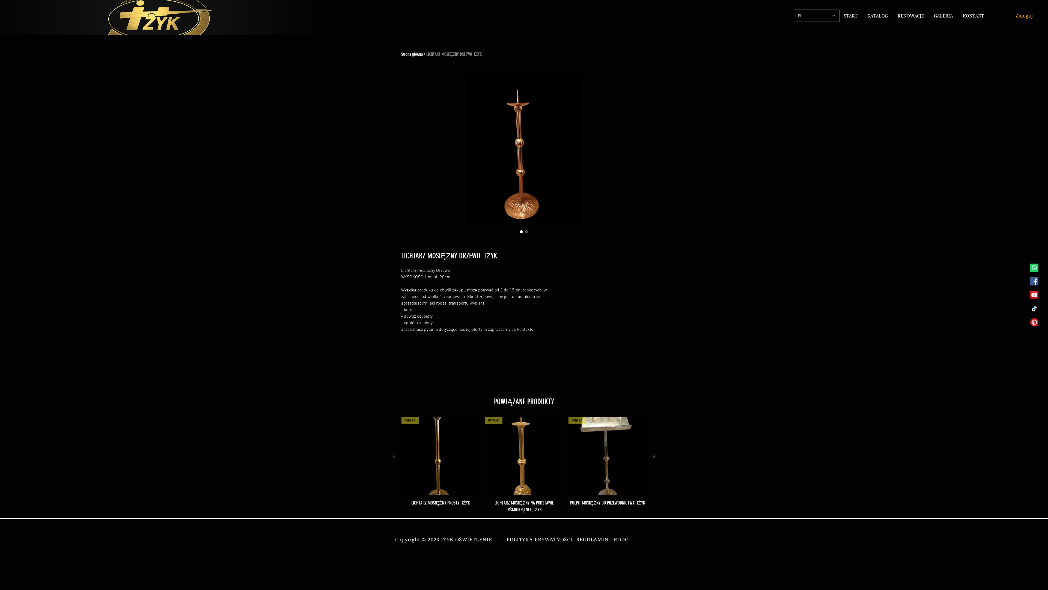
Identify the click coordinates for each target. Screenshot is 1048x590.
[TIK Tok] (1034, 309)
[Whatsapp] (1034, 268)
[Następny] (654, 456)
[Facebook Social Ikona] (1034, 281)
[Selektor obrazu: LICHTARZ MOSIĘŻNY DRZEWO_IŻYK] (521, 231)
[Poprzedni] (393, 456)
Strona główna (412, 54)
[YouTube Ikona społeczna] (1034, 295)
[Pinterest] (1034, 322)
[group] (524, 465)
